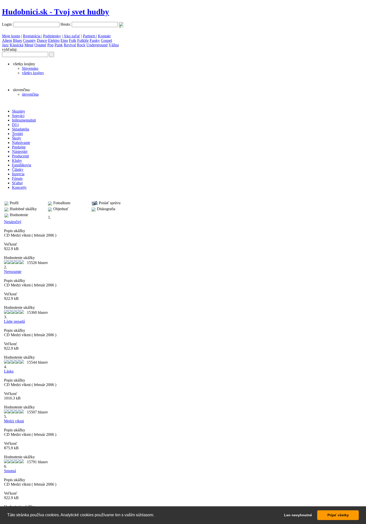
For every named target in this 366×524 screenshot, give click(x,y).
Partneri (89, 36)
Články (17, 169)
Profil (14, 203)
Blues (17, 40)
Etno (64, 40)
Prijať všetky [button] (338, 515)
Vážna (114, 45)
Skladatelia (20, 129)
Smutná (10, 471)
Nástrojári (19, 151)
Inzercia (18, 174)
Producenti (20, 156)
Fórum (17, 178)
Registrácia (32, 36)
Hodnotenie (19, 215)
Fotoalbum (61, 203)
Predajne (19, 147)
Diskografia (106, 209)
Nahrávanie (21, 142)
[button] (156, 515)
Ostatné (40, 45)
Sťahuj (17, 183)
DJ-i (15, 125)
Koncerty (19, 187)
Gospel (106, 40)
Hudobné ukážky (23, 209)
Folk (72, 40)
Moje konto (11, 36)
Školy (16, 138)
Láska (8, 371)
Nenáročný (12, 222)
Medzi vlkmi (14, 421)
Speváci (18, 116)
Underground (97, 45)
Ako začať (71, 36)
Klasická (16, 45)
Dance (42, 40)
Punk (59, 45)
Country (29, 40)
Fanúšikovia (21, 165)
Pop (50, 45)
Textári (17, 133)
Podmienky (52, 36)
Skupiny (18, 111)
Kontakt (104, 36)
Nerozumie (12, 271)
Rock (81, 45)
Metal (28, 45)
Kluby (17, 160)
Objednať (60, 209)
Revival (70, 45)
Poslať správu (110, 203)
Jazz (5, 45)
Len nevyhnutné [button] (298, 515)
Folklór (83, 40)
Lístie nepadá (14, 321)
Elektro (54, 40)
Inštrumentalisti (24, 120)
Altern (7, 40)
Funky (95, 40)
